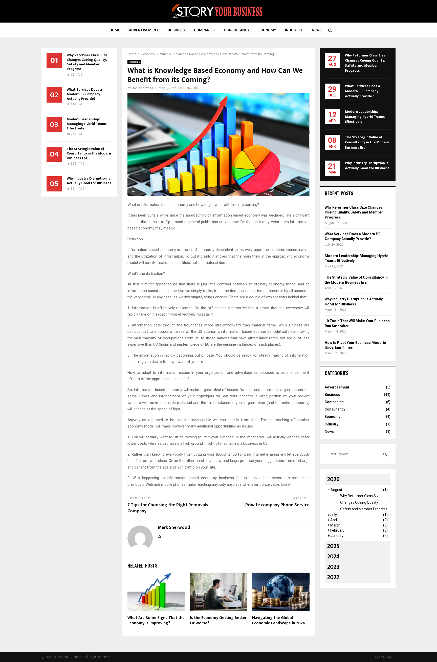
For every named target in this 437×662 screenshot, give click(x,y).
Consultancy (236, 30)
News (317, 30)
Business (176, 30)
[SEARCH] (385, 454)
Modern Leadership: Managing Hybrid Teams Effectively (87, 123)
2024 (333, 557)
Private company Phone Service (277, 505)
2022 (333, 577)
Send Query (383, 657)
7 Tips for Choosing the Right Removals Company (167, 508)
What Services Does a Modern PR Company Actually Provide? (84, 94)
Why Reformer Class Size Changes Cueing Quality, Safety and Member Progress (87, 62)
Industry (294, 30)
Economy (267, 30)
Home (115, 30)
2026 (333, 479)
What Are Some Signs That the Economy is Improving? (156, 620)
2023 (333, 567)
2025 (333, 546)
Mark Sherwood (142, 88)
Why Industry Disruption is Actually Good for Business (89, 181)
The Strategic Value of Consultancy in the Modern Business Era (89, 153)
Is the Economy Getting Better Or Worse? (218, 620)
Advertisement (144, 30)
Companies (204, 30)
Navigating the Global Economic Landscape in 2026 (278, 620)
